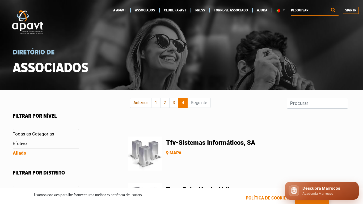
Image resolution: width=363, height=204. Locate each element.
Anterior (140, 102)
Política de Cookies (267, 198)
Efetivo (20, 143)
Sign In (350, 10)
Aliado (19, 153)
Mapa (175, 152)
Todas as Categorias (33, 134)
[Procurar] (333, 10)
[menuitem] (122, 10)
